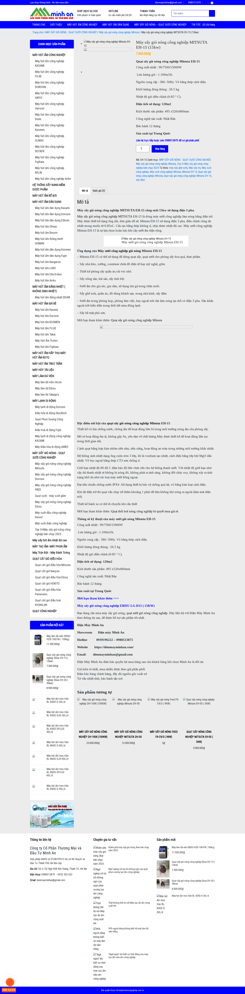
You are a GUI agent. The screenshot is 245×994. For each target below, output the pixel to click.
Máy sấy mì (194, 167)
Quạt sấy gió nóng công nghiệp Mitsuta (136, 320)
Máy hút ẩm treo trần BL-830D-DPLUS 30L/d (57, 729)
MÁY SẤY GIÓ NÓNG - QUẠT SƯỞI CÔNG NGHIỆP (71, 32)
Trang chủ (38, 24)
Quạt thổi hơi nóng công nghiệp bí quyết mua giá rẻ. (145, 511)
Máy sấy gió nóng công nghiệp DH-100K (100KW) (93, 734)
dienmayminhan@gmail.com (168, 2)
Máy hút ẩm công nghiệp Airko (53, 178)
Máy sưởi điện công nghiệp (51, 523)
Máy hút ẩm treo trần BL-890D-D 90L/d (57, 787)
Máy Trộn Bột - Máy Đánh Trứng (51, 552)
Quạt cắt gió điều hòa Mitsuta (52, 565)
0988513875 (48, 874)
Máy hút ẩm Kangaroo (48, 262)
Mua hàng (160, 148)
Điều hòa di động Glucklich (51, 413)
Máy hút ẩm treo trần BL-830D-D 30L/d (57, 700)
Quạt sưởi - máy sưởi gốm (50, 496)
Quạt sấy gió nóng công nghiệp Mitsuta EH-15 (187, 175)
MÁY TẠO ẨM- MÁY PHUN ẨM (49, 546)
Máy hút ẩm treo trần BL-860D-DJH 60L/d (57, 757)
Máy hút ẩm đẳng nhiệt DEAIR (52, 297)
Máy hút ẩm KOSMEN (47, 322)
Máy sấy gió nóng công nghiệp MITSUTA (104, 216)
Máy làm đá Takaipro (47, 394)
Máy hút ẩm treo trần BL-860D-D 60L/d (57, 744)
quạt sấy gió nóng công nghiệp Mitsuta (133, 423)
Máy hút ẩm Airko (45, 280)
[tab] (85, 190)
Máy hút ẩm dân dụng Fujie (51, 255)
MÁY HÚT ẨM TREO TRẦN (47, 363)
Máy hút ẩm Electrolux (48, 274)
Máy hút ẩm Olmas (46, 226)
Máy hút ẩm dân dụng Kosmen (53, 249)
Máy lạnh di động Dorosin (50, 407)
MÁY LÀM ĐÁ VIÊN (43, 376)
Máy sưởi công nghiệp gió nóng (119, 251)
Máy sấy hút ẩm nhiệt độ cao (49, 540)
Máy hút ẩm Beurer (46, 232)
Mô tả (85, 190)
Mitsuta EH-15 (189, 171)
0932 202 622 (65, 874)
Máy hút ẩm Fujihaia (46, 346)
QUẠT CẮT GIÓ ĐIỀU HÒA (47, 558)
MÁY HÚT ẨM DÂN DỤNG (115, 24)
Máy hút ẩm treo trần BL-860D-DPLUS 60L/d (57, 772)
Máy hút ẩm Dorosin (47, 316)
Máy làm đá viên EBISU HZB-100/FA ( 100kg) (58, 637)
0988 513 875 (194, 2)
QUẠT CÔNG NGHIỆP (44, 611)
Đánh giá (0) (99, 190)
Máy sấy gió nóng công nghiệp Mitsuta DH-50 (128, 734)
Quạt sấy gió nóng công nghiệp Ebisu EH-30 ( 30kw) (58, 680)
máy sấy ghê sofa (178, 167)
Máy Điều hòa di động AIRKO (51, 447)
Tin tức (196, 24)
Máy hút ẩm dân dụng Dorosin (52, 214)
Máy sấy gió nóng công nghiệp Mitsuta (119, 32)
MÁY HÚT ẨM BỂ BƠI (44, 195)
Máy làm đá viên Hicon (48, 382)
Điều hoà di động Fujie (48, 430)
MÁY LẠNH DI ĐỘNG (44, 400)
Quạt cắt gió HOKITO (47, 583)
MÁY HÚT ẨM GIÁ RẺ (44, 303)
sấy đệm (140, 179)
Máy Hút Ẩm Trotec (46, 340)
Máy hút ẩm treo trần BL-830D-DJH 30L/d (57, 714)
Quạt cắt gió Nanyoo (47, 571)
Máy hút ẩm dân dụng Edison (52, 220)
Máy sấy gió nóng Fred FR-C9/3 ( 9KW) (164, 734)
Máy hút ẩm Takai (45, 334)
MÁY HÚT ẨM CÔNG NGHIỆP (82, 24)
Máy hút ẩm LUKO (45, 268)
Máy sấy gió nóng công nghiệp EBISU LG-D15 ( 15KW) (115, 605)
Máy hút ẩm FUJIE (45, 328)
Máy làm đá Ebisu (45, 388)
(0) (204, 24)
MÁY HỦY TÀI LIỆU (43, 370)
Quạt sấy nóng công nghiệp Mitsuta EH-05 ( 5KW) (199, 736)
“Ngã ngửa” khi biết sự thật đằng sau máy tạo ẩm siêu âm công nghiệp (128, 956)
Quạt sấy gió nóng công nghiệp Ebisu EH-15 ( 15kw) (58, 658)
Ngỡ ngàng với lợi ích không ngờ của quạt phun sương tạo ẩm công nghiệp (128, 871)
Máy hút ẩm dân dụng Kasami (52, 208)
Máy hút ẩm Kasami (46, 309)
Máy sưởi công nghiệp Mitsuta (165, 171)
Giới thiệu (56, 24)
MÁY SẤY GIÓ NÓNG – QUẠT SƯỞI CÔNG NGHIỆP (160, 24)
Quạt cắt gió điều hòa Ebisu (51, 577)
